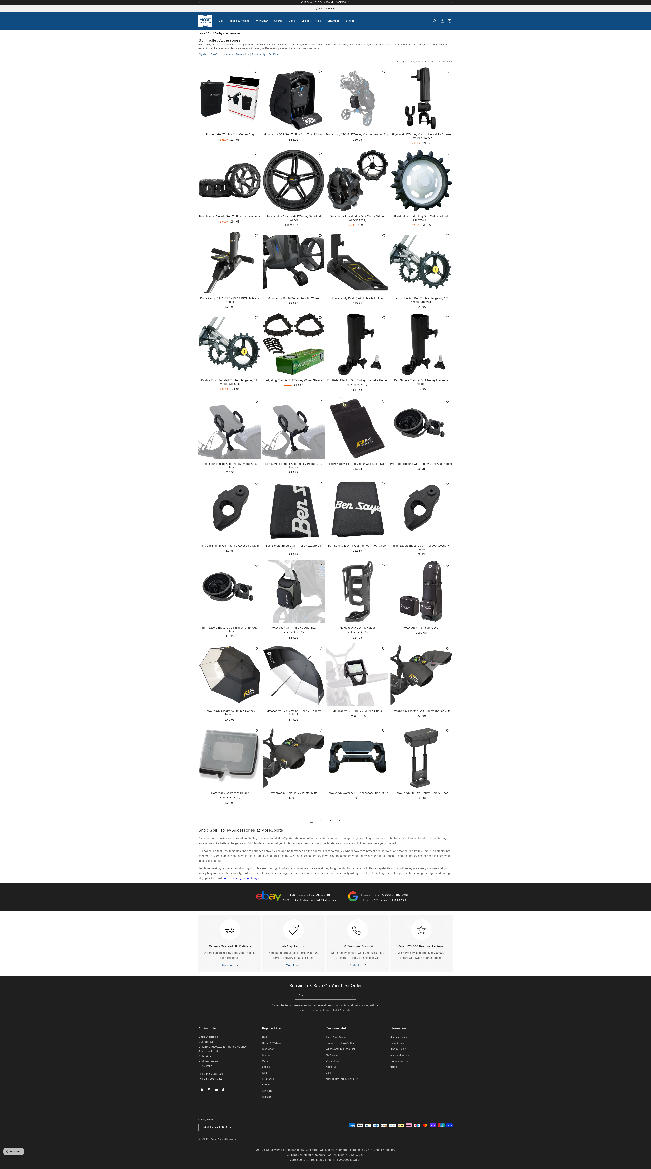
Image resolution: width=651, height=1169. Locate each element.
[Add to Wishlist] (256, 72)
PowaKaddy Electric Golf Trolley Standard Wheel (293, 218)
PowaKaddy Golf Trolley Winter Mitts (293, 792)
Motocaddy (242, 54)
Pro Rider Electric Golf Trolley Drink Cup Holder (421, 463)
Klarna (393, 1066)
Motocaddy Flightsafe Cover (421, 627)
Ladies (266, 1066)
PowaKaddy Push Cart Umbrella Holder (357, 298)
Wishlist (266, 1096)
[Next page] (339, 820)
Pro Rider (274, 54)
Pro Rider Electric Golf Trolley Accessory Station (230, 545)
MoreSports (211, 1139)
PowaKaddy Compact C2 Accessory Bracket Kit (357, 792)
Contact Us (332, 1061)
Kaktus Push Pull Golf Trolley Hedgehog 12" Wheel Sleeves (230, 382)
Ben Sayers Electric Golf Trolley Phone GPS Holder (293, 465)
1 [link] (312, 820)
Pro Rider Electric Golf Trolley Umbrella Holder (357, 380)
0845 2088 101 (213, 1073)
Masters (228, 54)
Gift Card (267, 1090)
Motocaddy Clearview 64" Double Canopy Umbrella (294, 713)
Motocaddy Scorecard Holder (230, 792)
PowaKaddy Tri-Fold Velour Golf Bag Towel (357, 463)
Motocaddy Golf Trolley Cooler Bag (293, 627)
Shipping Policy (398, 1037)
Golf (210, 33)
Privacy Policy (398, 1048)
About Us (331, 1066)
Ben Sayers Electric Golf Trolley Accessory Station (421, 547)
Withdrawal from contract (340, 1048)
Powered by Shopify (227, 1139)
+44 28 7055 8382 (210, 1078)
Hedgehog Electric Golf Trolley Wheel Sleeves (293, 380)
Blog (328, 1072)
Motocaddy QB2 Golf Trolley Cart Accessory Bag (357, 134)
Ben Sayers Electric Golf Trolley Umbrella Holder (421, 382)
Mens (265, 1061)
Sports (266, 1055)
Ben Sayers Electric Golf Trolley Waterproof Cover (293, 547)
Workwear (268, 1048)
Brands (266, 1084)
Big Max (203, 54)
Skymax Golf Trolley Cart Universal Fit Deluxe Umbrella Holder (421, 136)
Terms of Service (399, 1061)
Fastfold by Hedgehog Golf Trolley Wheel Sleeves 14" (421, 218)
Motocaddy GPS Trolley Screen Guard (357, 711)
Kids (264, 1072)
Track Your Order (336, 1037)
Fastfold (215, 54)
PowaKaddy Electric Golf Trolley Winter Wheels (230, 216)
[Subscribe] (352, 996)
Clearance (268, 1078)
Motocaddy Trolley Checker (342, 1078)
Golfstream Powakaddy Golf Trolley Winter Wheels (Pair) (357, 218)
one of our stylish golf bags (241, 878)
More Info (228, 965)
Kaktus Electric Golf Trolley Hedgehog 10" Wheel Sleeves (421, 300)
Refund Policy (398, 1043)
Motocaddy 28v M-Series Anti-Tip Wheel (294, 298)
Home (201, 33)
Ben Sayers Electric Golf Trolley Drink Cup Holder (230, 629)
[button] (222, 20)
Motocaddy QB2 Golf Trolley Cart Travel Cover (294, 134)
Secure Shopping (400, 1055)
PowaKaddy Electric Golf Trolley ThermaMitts (421, 711)
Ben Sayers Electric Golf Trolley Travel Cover (357, 545)
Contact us (356, 965)
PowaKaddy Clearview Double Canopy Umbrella (230, 713)
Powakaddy (258, 54)
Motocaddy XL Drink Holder (357, 627)
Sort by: (401, 61)
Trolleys (219, 33)
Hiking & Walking (272, 1043)
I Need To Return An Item (340, 1043)
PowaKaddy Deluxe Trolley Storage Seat (421, 792)
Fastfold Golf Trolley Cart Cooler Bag (230, 134)
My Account (332, 1055)
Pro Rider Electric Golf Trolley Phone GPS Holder (229, 465)
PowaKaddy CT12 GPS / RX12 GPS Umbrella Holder (230, 300)
